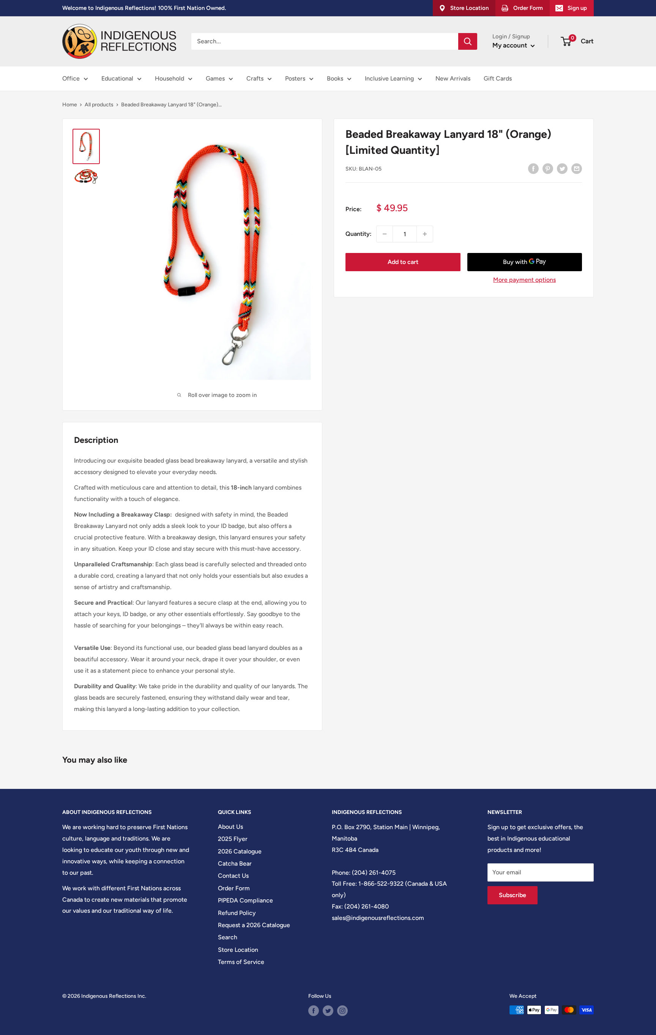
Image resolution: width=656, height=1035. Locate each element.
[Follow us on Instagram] (342, 1010)
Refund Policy (237, 912)
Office (71, 78)
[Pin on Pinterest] (547, 168)
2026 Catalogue (240, 851)
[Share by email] (576, 168)
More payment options (524, 279)
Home (69, 104)
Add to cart (403, 261)
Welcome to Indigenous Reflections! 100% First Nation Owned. (144, 8)
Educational (117, 78)
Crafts (254, 78)
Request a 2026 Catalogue (254, 925)
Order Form (234, 888)
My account (510, 45)
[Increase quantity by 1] (425, 234)
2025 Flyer (233, 838)
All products (99, 104)
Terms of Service (241, 961)
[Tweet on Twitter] (562, 168)
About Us (230, 826)
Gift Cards (498, 78)
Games (215, 78)
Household (169, 78)
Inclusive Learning (389, 78)
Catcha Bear (235, 863)
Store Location (238, 949)
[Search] (467, 41)
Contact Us (233, 875)
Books (335, 78)
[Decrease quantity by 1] (385, 234)
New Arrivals (452, 78)
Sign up (577, 8)
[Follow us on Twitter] (328, 1010)
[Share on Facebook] (533, 168)
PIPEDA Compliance (245, 900)
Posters (295, 78)
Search (227, 937)
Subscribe (512, 895)
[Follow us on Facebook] (313, 1010)
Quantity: (358, 233)
